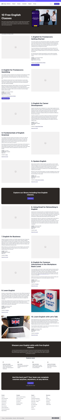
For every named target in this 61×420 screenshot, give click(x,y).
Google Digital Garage (39, 126)
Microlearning (18, 399)
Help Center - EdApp (35, 401)
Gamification (18, 404)
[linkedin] (52, 418)
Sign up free (30, 198)
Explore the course (35, 64)
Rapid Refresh (4, 410)
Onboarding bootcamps (35, 398)
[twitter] (55, 418)
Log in (51, 3)
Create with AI (4, 403)
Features (3, 396)
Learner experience (5, 407)
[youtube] (54, 418)
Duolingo (7, 310)
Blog (47, 396)
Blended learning (19, 403)
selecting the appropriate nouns (43, 273)
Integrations (48, 403)
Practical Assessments (5, 409)
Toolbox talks (48, 404)
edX (36, 230)
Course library (4, 401)
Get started (33, 396)
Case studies (48, 399)
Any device (18, 401)
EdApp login (33, 406)
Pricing (34, 3)
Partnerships (33, 403)
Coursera (36, 284)
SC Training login (34, 404)
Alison (7, 154)
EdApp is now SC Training (20, 396)
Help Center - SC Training (35, 399)
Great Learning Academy (39, 179)
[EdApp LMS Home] (4, 4)
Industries (48, 401)
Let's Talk (37, 333)
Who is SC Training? (19, 398)
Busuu (7, 255)
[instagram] (58, 418)
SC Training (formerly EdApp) (40, 62)
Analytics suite (4, 399)
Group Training (4, 406)
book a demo (29, 385)
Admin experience (5, 398)
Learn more (33, 0)
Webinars (47, 398)
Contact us (33, 409)
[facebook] (57, 418)
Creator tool (4, 404)
